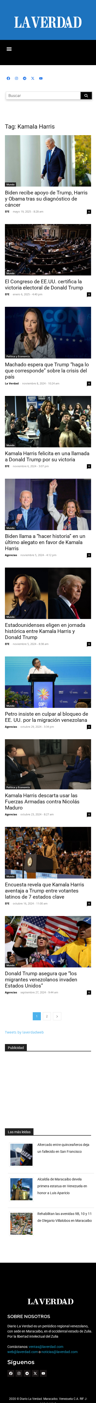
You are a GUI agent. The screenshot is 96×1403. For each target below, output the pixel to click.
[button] (9, 49)
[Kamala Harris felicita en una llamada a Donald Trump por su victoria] (48, 421)
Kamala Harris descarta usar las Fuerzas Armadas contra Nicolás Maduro (42, 802)
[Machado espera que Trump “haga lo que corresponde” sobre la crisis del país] (48, 332)
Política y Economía (18, 356)
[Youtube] (40, 78)
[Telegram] (24, 78)
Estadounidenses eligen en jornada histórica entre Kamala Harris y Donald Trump (45, 631)
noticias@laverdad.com (59, 1352)
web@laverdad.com (22, 1352)
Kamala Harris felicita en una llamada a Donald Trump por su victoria (47, 457)
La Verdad (12, 383)
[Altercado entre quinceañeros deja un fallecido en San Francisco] (23, 1167)
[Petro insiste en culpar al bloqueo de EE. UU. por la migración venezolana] (48, 682)
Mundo (10, 184)
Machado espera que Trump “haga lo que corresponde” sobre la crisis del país (47, 371)
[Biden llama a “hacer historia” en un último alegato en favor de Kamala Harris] (48, 504)
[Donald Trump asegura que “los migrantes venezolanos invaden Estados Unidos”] (48, 941)
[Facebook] (8, 78)
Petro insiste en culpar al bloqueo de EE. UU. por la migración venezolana (46, 717)
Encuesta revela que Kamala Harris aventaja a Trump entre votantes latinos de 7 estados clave (44, 891)
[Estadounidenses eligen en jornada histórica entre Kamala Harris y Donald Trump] (48, 593)
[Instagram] (16, 78)
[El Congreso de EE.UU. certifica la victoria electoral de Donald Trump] (48, 249)
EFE (7, 211)
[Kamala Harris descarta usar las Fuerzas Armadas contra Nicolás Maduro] (48, 764)
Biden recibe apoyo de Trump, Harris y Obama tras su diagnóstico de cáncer (46, 199)
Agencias (11, 555)
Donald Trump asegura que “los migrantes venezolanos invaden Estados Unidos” (41, 980)
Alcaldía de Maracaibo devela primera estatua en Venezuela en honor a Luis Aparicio (62, 1186)
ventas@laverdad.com (46, 1347)
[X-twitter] (32, 78)
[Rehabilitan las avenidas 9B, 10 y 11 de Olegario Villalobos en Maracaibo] (23, 1236)
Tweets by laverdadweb (24, 1032)
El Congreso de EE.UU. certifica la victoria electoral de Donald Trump (44, 285)
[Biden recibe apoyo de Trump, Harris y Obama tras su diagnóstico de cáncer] (48, 161)
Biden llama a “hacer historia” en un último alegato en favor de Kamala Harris (45, 542)
